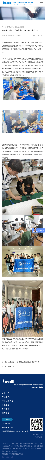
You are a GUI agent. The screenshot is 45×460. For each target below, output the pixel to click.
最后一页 (8, 366)
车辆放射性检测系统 (16, 454)
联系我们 (8, 419)
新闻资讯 (14, 27)
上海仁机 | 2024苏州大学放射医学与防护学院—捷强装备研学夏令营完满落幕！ (22, 362)
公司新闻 (21, 27)
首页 (9, 27)
